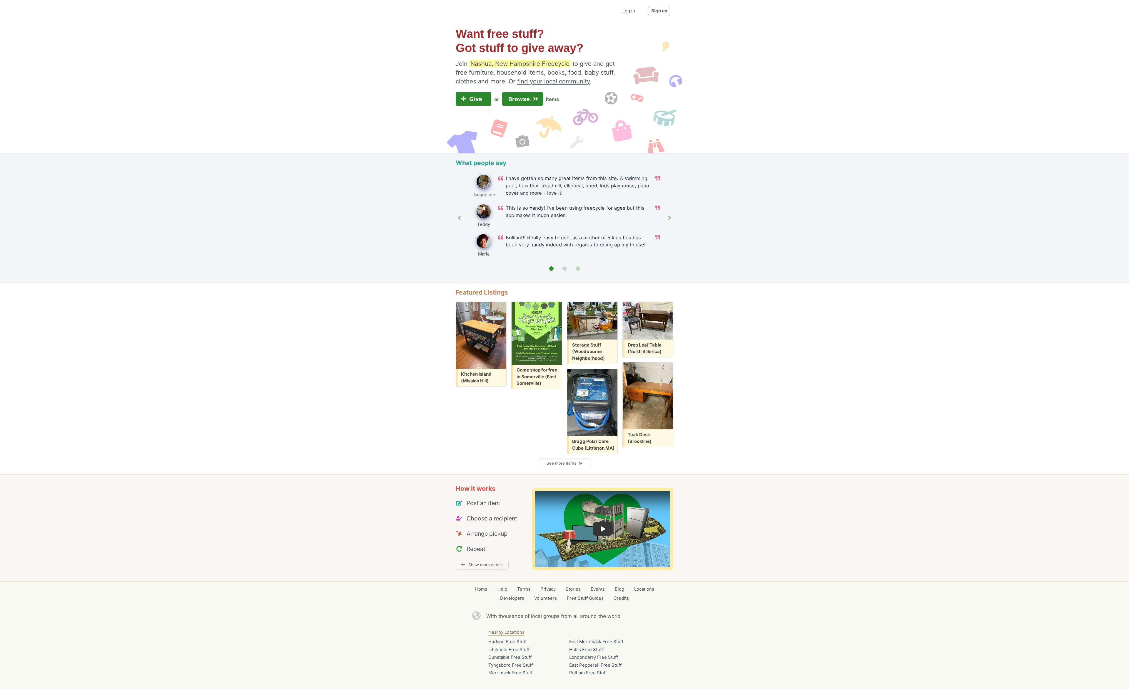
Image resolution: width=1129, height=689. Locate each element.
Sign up (659, 11)
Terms (523, 589)
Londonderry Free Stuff (593, 657)
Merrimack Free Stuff (510, 672)
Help (502, 589)
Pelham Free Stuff (588, 672)
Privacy (548, 589)
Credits (621, 598)
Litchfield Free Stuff (509, 649)
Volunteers (545, 598)
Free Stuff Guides (585, 598)
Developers (512, 598)
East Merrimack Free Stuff (596, 641)
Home (481, 589)
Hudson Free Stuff (507, 641)
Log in (628, 11)
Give (476, 98)
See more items (563, 463)
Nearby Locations (506, 632)
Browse (520, 98)
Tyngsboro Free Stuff (510, 665)
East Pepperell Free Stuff (595, 665)
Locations (644, 589)
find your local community (553, 81)
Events (598, 589)
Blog (619, 589)
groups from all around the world (582, 616)
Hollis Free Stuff (586, 649)
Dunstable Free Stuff (510, 657)
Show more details (484, 564)
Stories (573, 589)
